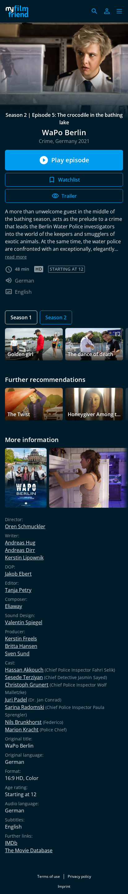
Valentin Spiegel (23, 622)
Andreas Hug (20, 542)
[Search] (94, 11)
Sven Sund (17, 653)
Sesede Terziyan (24, 677)
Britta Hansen (21, 646)
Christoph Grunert (26, 684)
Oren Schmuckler (25, 526)
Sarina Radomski (24, 707)
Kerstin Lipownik (24, 557)
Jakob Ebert (18, 573)
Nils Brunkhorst (23, 722)
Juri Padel (16, 699)
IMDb (11, 842)
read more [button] (16, 257)
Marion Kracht (22, 729)
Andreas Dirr (20, 550)
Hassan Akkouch (24, 669)
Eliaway (13, 606)
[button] (119, 11)
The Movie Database (29, 850)
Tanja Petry (18, 590)
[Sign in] (107, 11)
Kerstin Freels (21, 638)
